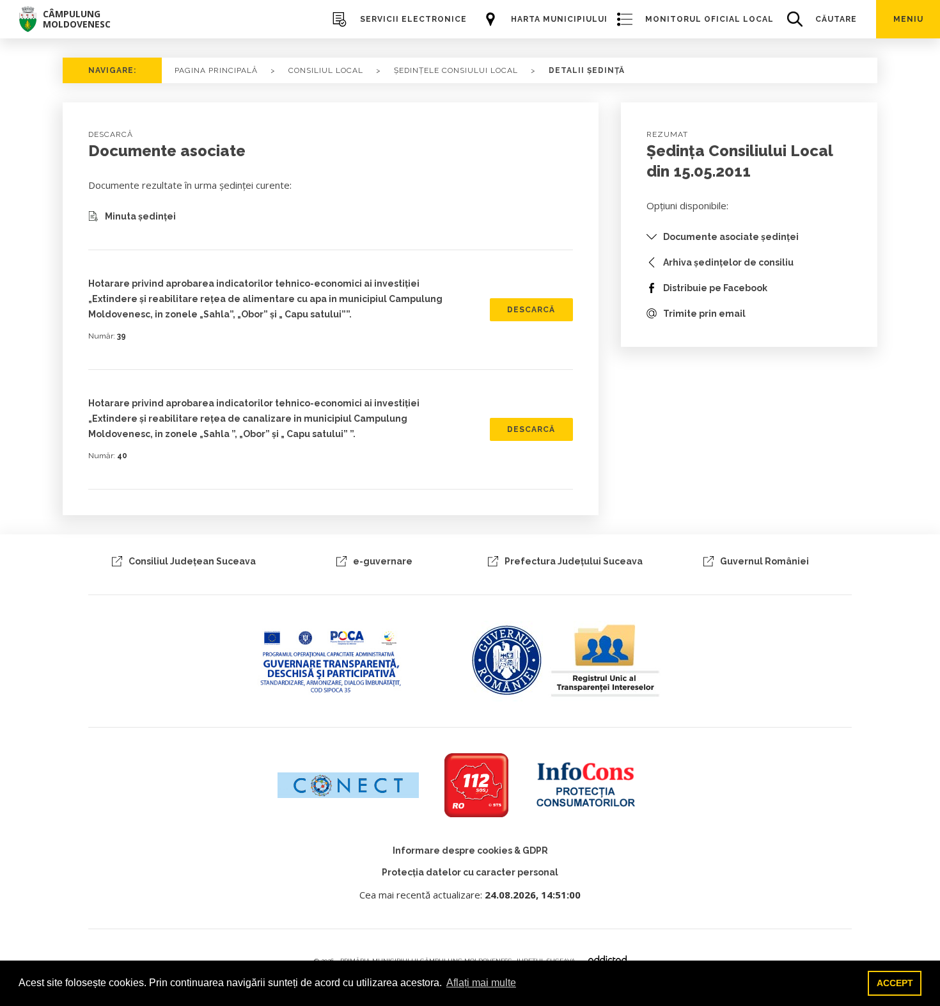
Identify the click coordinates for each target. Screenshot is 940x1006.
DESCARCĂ (531, 309)
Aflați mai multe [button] (481, 982)
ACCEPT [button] (895, 983)
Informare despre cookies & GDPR (470, 850)
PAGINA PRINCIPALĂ (216, 70)
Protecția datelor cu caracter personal (470, 872)
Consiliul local (325, 70)
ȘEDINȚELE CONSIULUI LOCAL (456, 70)
